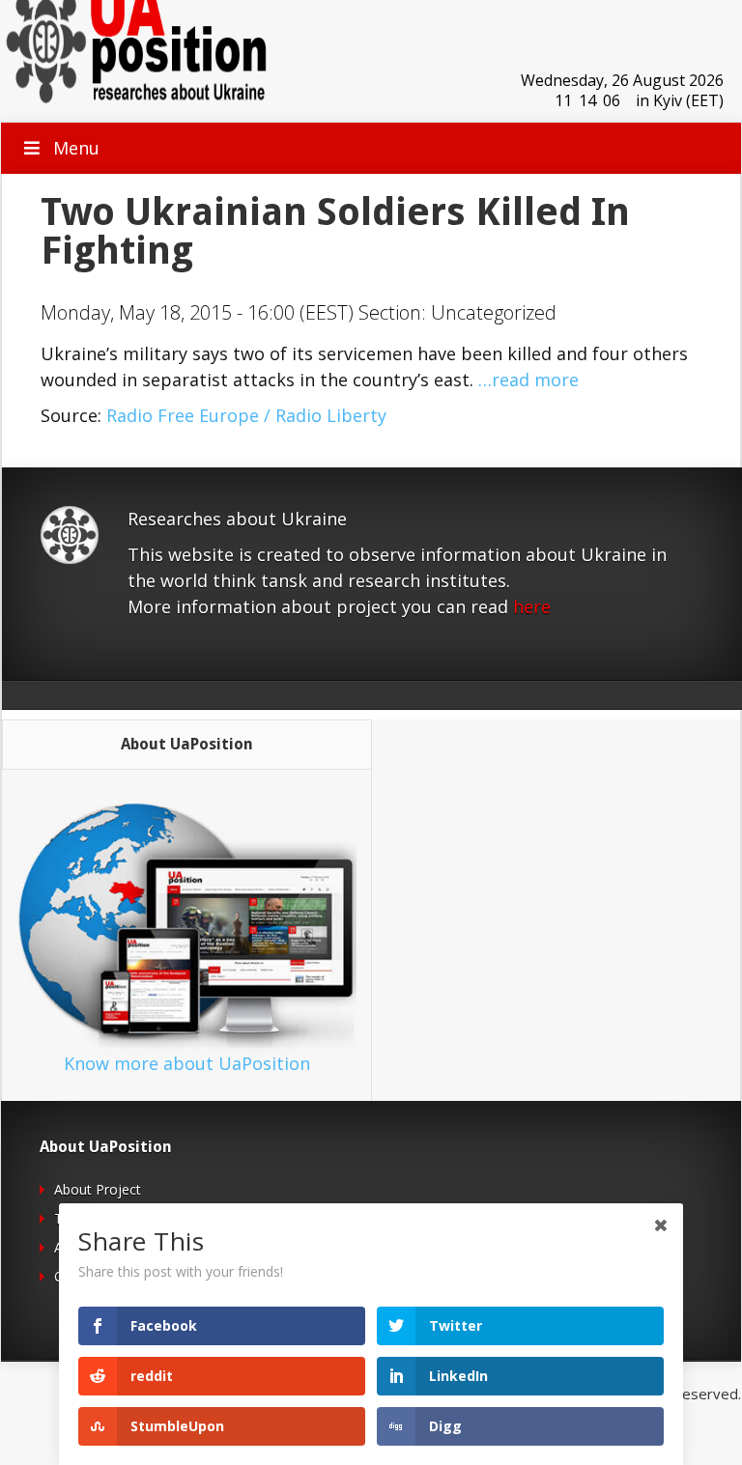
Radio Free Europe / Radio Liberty (246, 415)
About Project (97, 1189)
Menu (76, 147)
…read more (528, 379)
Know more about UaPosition (187, 1063)
